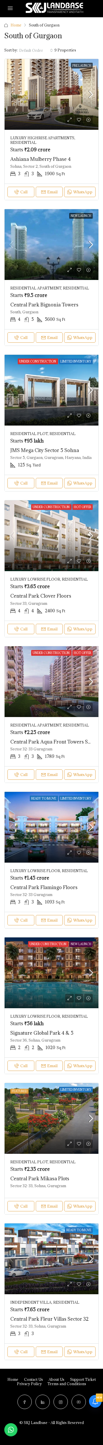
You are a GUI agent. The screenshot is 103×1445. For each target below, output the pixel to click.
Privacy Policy (29, 1383)
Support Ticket (83, 1379)
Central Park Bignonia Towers (44, 305)
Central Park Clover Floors (40, 596)
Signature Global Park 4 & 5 (42, 1033)
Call (23, 192)
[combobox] (36, 50)
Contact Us (33, 1379)
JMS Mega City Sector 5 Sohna (44, 450)
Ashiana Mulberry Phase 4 (40, 159)
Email (52, 192)
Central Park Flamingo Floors (44, 887)
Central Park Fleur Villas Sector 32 (49, 1319)
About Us (56, 1379)
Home (16, 25)
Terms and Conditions (66, 1383)
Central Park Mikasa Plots (39, 1178)
